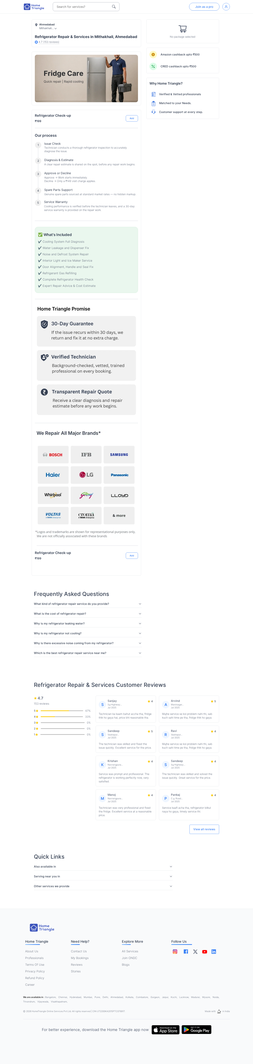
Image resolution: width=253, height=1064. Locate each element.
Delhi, (106, 997)
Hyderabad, (76, 997)
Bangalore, (51, 997)
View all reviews (204, 829)
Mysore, (206, 997)
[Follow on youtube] (204, 951)
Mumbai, (88, 997)
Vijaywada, (43, 1001)
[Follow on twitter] (195, 951)
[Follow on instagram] (175, 952)
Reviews (76, 964)
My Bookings (80, 958)
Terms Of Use (34, 964)
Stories (76, 971)
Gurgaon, (156, 997)
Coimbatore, (142, 997)
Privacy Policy (35, 971)
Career (30, 984)
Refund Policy (34, 978)
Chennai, (63, 997)
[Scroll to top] (132, 542)
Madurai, (196, 997)
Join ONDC (129, 958)
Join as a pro (204, 7)
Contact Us (79, 951)
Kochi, (174, 997)
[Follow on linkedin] (214, 951)
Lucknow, (184, 997)
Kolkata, (130, 997)
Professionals (34, 958)
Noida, (216, 997)
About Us (31, 951)
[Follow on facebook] (186, 951)
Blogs (125, 964)
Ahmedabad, (117, 997)
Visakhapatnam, (59, 1001)
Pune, (98, 997)
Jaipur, (165, 997)
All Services (130, 951)
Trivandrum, (29, 1001)
